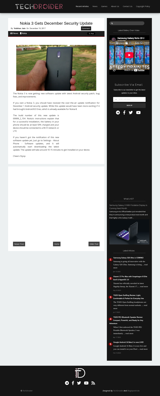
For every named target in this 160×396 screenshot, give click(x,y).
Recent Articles (82, 6)
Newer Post (19, 244)
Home (56, 244)
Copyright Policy (143, 6)
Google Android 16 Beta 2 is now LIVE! (128, 342)
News (95, 6)
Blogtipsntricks (133, 390)
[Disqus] (56, 201)
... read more (143, 286)
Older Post (94, 244)
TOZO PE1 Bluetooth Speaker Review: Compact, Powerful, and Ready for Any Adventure (126, 320)
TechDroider (28, 390)
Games (104, 6)
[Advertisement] (80, 130)
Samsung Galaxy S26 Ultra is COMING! (128, 258)
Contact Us (127, 6)
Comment (86, 28)
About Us (115, 6)
